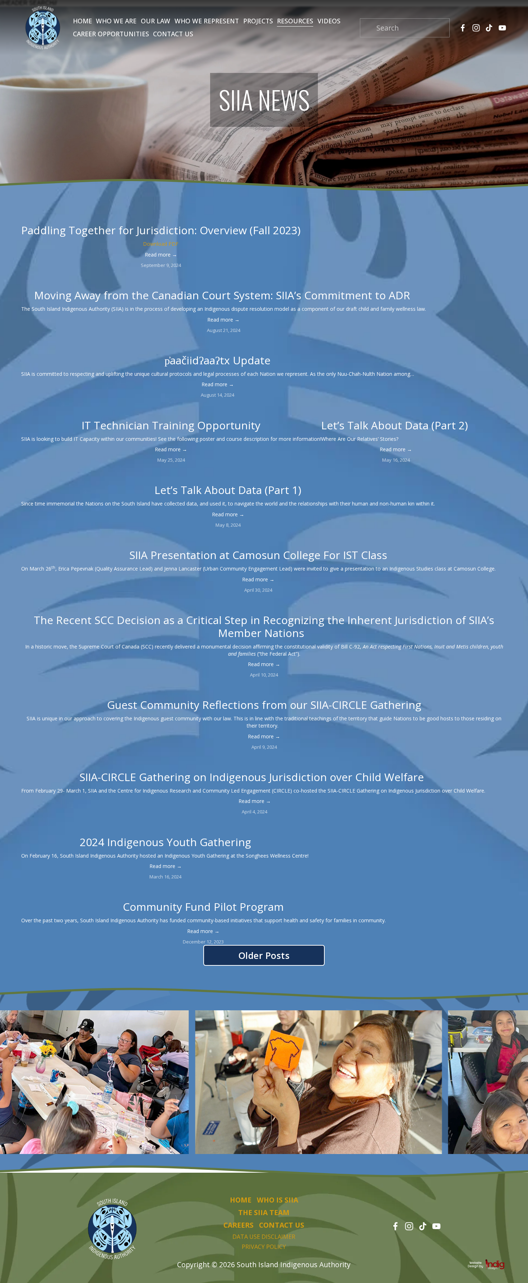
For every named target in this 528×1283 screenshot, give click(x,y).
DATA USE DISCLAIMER (263, 1237)
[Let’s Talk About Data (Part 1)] (228, 475)
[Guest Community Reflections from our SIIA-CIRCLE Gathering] (264, 690)
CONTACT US (173, 33)
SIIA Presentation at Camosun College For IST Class (258, 555)
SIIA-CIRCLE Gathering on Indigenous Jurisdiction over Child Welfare (254, 777)
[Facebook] (462, 27)
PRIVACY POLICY (264, 1247)
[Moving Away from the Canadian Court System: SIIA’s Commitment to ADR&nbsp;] (223, 280)
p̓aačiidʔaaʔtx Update (217, 360)
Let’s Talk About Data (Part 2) (396, 425)
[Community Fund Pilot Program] (203, 892)
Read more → (161, 254)
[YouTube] (502, 27)
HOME (82, 21)
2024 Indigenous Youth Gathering (165, 842)
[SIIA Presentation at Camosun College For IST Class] (258, 540)
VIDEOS (329, 21)
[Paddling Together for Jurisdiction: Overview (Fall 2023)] (161, 215)
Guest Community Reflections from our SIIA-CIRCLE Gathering (264, 704)
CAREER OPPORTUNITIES (111, 33)
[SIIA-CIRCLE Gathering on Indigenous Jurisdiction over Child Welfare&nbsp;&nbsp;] (254, 762)
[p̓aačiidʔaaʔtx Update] (217, 345)
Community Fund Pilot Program (203, 906)
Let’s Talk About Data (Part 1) (227, 490)
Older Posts (264, 955)
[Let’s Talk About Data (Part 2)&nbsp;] (396, 410)
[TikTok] (489, 27)
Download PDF (161, 243)
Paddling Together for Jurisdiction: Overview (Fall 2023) (161, 230)
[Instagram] (476, 27)
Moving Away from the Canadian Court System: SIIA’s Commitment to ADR (223, 295)
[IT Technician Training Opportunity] (171, 410)
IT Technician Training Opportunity (171, 425)
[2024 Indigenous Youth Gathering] (165, 827)
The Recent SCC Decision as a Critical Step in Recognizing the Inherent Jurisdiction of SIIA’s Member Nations (264, 626)
